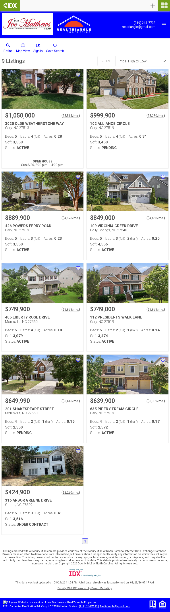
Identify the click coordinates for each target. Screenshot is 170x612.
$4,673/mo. (71, 218)
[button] (23, 48)
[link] (8, 48)
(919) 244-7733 (88, 606)
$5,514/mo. (71, 116)
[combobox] (140, 61)
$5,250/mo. (156, 116)
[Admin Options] (152, 5)
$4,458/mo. (156, 218)
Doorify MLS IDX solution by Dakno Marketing (85, 588)
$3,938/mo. (71, 309)
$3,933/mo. (156, 309)
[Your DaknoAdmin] (10, 5)
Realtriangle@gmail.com (115, 606)
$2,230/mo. (71, 492)
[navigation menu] (164, 5)
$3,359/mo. (156, 401)
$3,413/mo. (71, 401)
